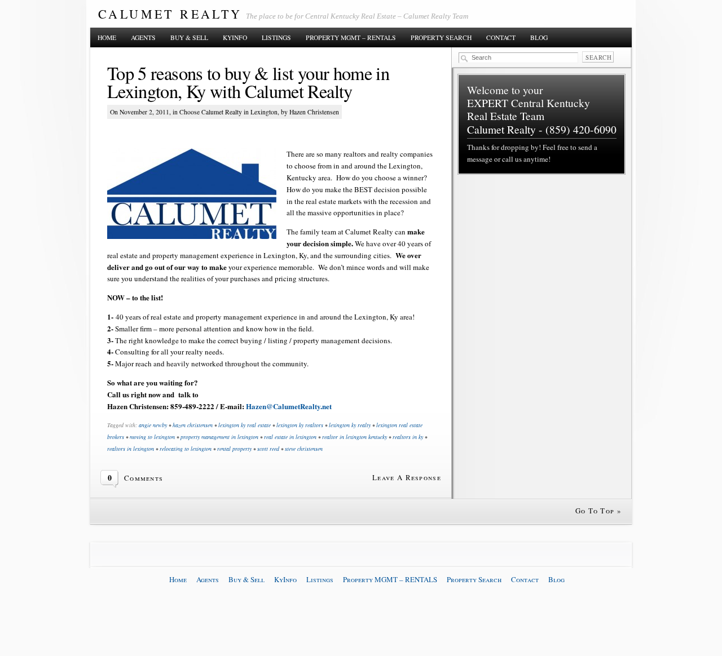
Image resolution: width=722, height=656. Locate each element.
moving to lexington (152, 437)
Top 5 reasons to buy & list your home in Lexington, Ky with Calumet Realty (248, 82)
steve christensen (304, 449)
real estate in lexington (290, 437)
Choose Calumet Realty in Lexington (228, 112)
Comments (143, 478)
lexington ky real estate (244, 425)
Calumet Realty (170, 14)
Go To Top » (598, 511)
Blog (539, 37)
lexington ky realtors (299, 425)
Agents (143, 37)
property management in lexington (219, 437)
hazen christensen (193, 425)
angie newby (153, 425)
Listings (276, 37)
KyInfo (235, 37)
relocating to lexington (186, 449)
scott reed (268, 449)
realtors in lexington (130, 449)
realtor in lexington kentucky (354, 437)
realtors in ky (408, 437)
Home (107, 37)
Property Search (441, 37)
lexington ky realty (350, 425)
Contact (501, 37)
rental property (234, 449)
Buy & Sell (189, 37)
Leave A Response (406, 477)
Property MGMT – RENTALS (351, 37)
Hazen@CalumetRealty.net (289, 406)
